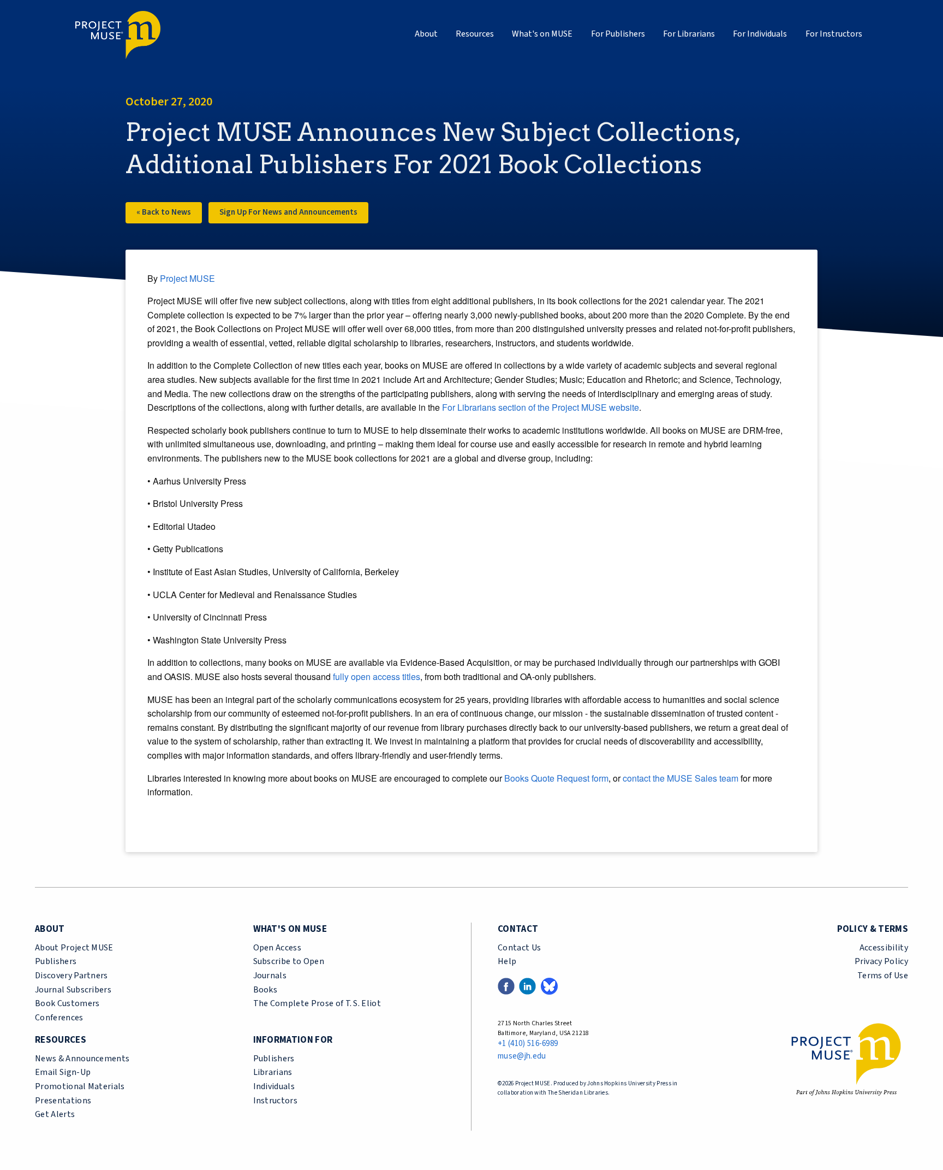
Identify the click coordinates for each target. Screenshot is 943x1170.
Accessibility (884, 948)
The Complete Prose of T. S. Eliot (317, 1003)
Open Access (277, 948)
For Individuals (760, 34)
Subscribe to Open (288, 961)
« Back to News (163, 212)
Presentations (63, 1101)
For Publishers (618, 34)
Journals (270, 976)
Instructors (275, 1101)
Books (265, 990)
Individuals (274, 1086)
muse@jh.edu (522, 1056)
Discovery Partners (71, 976)
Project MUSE (187, 278)
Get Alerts (55, 1114)
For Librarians (689, 34)
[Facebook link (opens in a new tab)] (506, 985)
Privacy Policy (881, 961)
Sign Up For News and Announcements (288, 212)
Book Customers (67, 1003)
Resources (475, 34)
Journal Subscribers (73, 990)
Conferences (59, 1018)
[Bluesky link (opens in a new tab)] (549, 985)
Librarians (273, 1072)
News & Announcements (82, 1059)
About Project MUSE (74, 948)
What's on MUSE (542, 34)
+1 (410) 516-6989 (528, 1043)
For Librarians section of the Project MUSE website (540, 407)
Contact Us (519, 948)
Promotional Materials (80, 1086)
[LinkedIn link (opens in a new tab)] (527, 985)
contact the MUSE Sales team (679, 778)
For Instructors (833, 34)
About (426, 34)
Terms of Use (882, 976)
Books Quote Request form (556, 778)
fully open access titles (376, 676)
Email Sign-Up (63, 1072)
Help (507, 961)
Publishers (55, 961)
